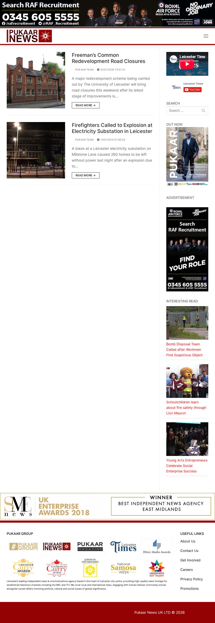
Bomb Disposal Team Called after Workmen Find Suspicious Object (184, 349)
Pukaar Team (84, 69)
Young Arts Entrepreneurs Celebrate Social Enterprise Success (186, 465)
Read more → (86, 105)
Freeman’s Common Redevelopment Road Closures (108, 58)
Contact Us (189, 551)
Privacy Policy (191, 579)
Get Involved (190, 560)
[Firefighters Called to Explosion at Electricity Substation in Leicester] (36, 150)
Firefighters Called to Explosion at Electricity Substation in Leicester (112, 128)
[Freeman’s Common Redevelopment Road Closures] (36, 80)
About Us (187, 541)
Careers (186, 569)
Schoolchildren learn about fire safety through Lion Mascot (186, 407)
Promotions (189, 588)
